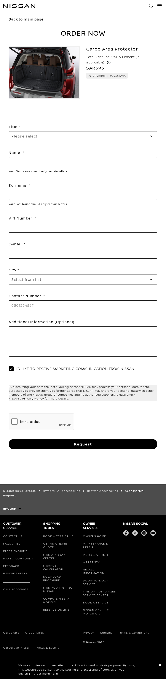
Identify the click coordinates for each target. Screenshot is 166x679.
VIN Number (21, 218)
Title (13, 126)
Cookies (106, 633)
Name (15, 152)
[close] (160, 665)
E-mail (16, 244)
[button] (159, 5)
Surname (18, 185)
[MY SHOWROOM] (151, 6)
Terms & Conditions (133, 633)
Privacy (88, 633)
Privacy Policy (33, 398)
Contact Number (25, 296)
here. (55, 674)
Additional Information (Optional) (42, 321)
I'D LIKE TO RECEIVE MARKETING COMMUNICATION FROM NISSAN (75, 368)
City (12, 270)
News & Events (48, 647)
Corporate (11, 633)
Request (83, 444)
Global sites (34, 633)
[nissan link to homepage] (19, 6)
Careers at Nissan (17, 647)
